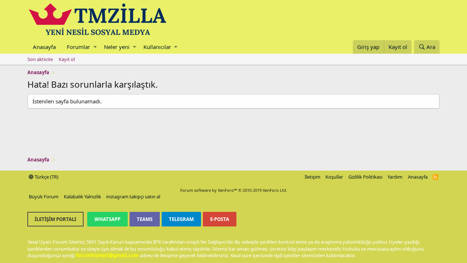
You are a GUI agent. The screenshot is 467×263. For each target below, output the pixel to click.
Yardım (394, 177)
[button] (95, 47)
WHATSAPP (107, 219)
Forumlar (78, 46)
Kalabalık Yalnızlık (82, 196)
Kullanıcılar (157, 46)
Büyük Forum (43, 196)
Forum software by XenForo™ (233, 190)
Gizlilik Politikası (365, 177)
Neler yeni (117, 46)
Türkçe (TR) (46, 177)
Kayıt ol (67, 59)
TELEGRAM (181, 219)
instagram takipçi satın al (133, 196)
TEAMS (145, 219)
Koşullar (334, 177)
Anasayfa (44, 46)
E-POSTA (219, 219)
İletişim (312, 177)
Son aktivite (40, 59)
